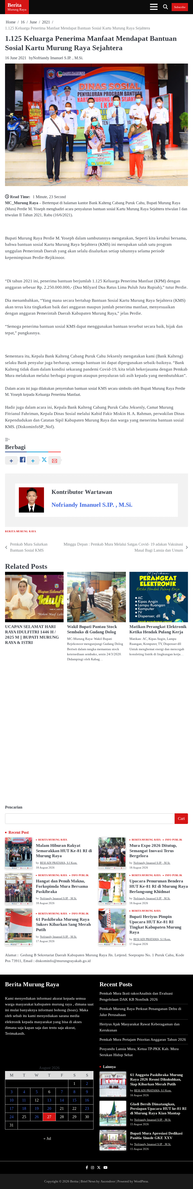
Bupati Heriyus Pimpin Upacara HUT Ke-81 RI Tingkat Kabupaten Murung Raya (155, 924)
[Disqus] (96, 731)
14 (62, 1100)
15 (74, 1100)
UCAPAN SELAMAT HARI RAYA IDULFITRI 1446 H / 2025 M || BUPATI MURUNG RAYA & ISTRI (32, 634)
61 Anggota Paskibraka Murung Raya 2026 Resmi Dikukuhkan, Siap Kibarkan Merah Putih (156, 1079)
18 (24, 1108)
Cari (181, 818)
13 (49, 1100)
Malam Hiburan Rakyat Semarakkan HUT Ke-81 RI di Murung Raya (64, 850)
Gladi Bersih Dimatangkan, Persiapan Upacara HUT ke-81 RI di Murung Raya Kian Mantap (158, 1108)
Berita (15, 5)
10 (12, 1100)
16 (87, 1100)
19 (37, 1108)
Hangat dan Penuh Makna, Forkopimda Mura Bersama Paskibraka (62, 886)
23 (87, 1108)
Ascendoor (108, 1181)
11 (24, 1100)
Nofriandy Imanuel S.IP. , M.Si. (58, 58)
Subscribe (179, 7)
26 (37, 1117)
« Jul (47, 1138)
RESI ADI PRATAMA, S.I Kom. (58, 862)
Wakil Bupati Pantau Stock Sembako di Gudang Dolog (92, 629)
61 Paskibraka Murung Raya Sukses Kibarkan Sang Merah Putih (63, 924)
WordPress (141, 1181)
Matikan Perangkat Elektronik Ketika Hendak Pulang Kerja (157, 629)
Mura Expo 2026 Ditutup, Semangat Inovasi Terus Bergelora (153, 850)
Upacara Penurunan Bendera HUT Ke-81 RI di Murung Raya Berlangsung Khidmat (158, 886)
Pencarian (13, 807)
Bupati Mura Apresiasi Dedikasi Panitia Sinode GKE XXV (156, 1135)
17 (12, 1108)
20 (49, 1108)
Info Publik (173, 840)
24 (12, 1117)
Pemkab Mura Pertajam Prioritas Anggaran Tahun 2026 (143, 1039)
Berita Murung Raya (20, 531)
